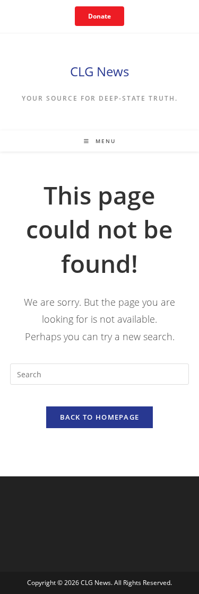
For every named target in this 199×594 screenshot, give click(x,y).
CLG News (99, 71)
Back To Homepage (100, 417)
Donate (99, 16)
